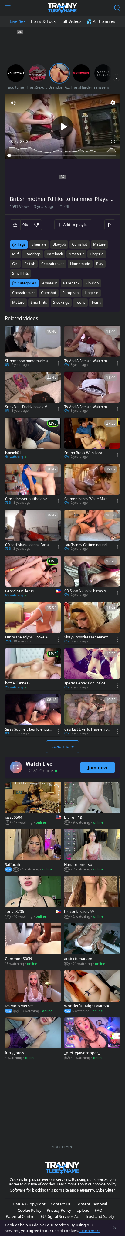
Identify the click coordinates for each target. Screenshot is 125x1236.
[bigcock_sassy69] (92, 898)
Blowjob (92, 283)
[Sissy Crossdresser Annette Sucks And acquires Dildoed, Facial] (92, 623)
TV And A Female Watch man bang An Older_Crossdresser (87, 407)
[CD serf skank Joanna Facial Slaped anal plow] (33, 531)
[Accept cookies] (114, 1227)
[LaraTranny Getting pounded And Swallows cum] (92, 531)
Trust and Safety (99, 1216)
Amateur (49, 283)
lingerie (96, 254)
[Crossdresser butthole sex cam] (33, 485)
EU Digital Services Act (60, 1216)
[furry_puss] (33, 1039)
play (99, 263)
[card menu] (58, 363)
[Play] (62, 126)
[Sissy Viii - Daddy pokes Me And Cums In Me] (33, 393)
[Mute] (13, 103)
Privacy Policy (59, 1210)
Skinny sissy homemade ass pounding (28, 361)
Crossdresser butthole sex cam (27, 499)
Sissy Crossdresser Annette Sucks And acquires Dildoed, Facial (87, 637)
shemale (39, 244)
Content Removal (91, 1204)
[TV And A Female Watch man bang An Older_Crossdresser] (92, 393)
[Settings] (113, 103)
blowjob (59, 244)
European (70, 292)
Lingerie (91, 292)
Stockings (61, 302)
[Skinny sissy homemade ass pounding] (33, 347)
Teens (80, 302)
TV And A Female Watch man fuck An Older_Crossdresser (87, 361)
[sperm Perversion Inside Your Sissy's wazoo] (92, 669)
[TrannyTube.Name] (62, 8)
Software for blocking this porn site (40, 1190)
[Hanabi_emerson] (92, 851)
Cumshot (48, 292)
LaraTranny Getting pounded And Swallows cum (86, 545)
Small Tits (39, 302)
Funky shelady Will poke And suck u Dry (27, 637)
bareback (55, 254)
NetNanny (85, 1190)
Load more (62, 746)
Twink (96, 302)
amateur (76, 254)
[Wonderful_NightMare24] (92, 992)
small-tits (20, 273)
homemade (80, 263)
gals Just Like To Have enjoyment (87, 729)
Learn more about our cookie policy (86, 1184)
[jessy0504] (33, 804)
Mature (18, 302)
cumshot (79, 244)
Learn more (89, 1230)
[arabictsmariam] (92, 945)
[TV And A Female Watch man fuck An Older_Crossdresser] (92, 347)
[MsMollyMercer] (33, 992)
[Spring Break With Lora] (92, 439)
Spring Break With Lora (83, 453)
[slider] (62, 155)
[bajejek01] (33, 439)
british (29, 263)
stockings (33, 254)
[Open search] (117, 7)
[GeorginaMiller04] (33, 577)
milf (15, 254)
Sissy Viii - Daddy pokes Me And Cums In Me (27, 407)
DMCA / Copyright (29, 1204)
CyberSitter (105, 1190)
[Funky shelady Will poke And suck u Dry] (33, 623)
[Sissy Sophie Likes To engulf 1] (33, 715)
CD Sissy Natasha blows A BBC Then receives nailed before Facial (87, 591)
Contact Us (60, 1204)
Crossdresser (23, 292)
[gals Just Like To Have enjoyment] (92, 715)
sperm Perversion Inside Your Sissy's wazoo (87, 683)
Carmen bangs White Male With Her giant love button (86, 499)
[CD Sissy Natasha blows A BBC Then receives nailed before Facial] (92, 577)
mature (99, 244)
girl (15, 263)
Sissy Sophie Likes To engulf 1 (28, 729)
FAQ (98, 1210)
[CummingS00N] (33, 945)
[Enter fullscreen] (113, 141)
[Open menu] (7, 7)
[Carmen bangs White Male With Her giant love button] (92, 485)
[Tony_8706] (33, 898)
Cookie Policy (30, 1210)
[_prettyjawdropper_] (92, 1039)
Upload (83, 1210)
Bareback (71, 283)
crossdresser (52, 263)
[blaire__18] (92, 804)
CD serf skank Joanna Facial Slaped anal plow (27, 545)
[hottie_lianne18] (33, 669)
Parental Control (20, 1216)
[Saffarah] (33, 851)
